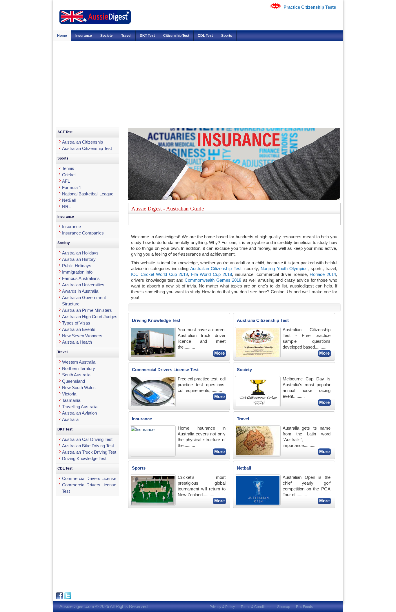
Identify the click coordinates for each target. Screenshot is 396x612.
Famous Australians (81, 278)
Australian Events (78, 329)
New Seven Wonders (82, 335)
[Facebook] (60, 597)
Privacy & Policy (222, 607)
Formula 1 (71, 187)
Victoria (69, 393)
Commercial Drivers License (89, 478)
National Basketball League (87, 193)
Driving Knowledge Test (84, 458)
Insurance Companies (83, 232)
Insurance (83, 36)
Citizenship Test (176, 36)
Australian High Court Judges (89, 316)
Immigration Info (77, 272)
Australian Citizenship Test (215, 268)
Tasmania (71, 400)
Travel (126, 36)
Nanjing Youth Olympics (284, 268)
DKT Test (147, 36)
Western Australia (78, 362)
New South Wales (79, 387)
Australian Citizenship (82, 142)
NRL (66, 206)
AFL (66, 181)
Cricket (69, 174)
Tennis (68, 168)
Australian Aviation (79, 413)
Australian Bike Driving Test (88, 445)
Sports (226, 36)
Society (106, 36)
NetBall (69, 200)
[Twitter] (68, 597)
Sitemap (283, 607)
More (219, 353)
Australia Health (77, 342)
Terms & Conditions (256, 607)
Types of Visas (76, 322)
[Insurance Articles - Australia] (234, 198)
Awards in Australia (80, 291)
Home (62, 36)
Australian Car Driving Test (87, 439)
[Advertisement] (198, 83)
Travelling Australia (79, 406)
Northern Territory (78, 368)
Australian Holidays (80, 252)
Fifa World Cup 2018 (211, 274)
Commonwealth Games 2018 (213, 280)
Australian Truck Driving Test (89, 452)
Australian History (79, 259)
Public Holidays (76, 265)
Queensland (73, 381)
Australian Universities (83, 284)
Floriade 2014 (323, 274)
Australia (70, 419)
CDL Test (205, 36)
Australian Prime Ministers (87, 310)
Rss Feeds (304, 607)
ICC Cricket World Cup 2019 (159, 274)
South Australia (76, 374)
